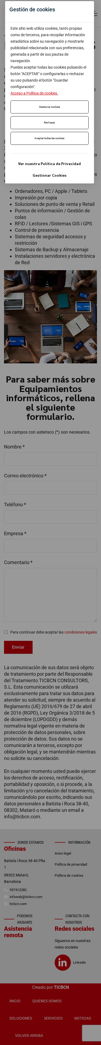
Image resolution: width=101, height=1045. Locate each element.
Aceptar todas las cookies (49, 138)
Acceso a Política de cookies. (34, 93)
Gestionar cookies (49, 106)
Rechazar (49, 122)
